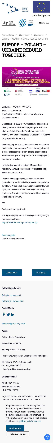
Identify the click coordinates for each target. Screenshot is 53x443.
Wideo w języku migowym (13, 323)
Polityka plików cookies (12, 301)
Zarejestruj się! (8, 235)
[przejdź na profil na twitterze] (8, 314)
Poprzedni (12, 272)
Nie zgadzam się (18, 434)
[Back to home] (26, 22)
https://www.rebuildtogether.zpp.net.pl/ (19, 222)
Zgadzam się (15, 428)
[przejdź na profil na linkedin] (13, 314)
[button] (44, 23)
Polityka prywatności (11, 295)
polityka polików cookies (30, 421)
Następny (41, 272)
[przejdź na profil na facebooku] (4, 314)
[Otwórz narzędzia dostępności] (47, 437)
